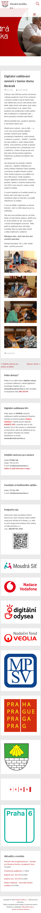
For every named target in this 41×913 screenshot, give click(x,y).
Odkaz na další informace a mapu (17, 469)
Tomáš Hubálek (23, 90)
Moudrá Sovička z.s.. (21, 900)
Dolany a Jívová (33, 364)
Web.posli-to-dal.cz (28, 907)
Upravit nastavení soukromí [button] (20, 909)
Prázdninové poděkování (13, 871)
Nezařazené (11, 353)
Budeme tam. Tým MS (12, 875)
